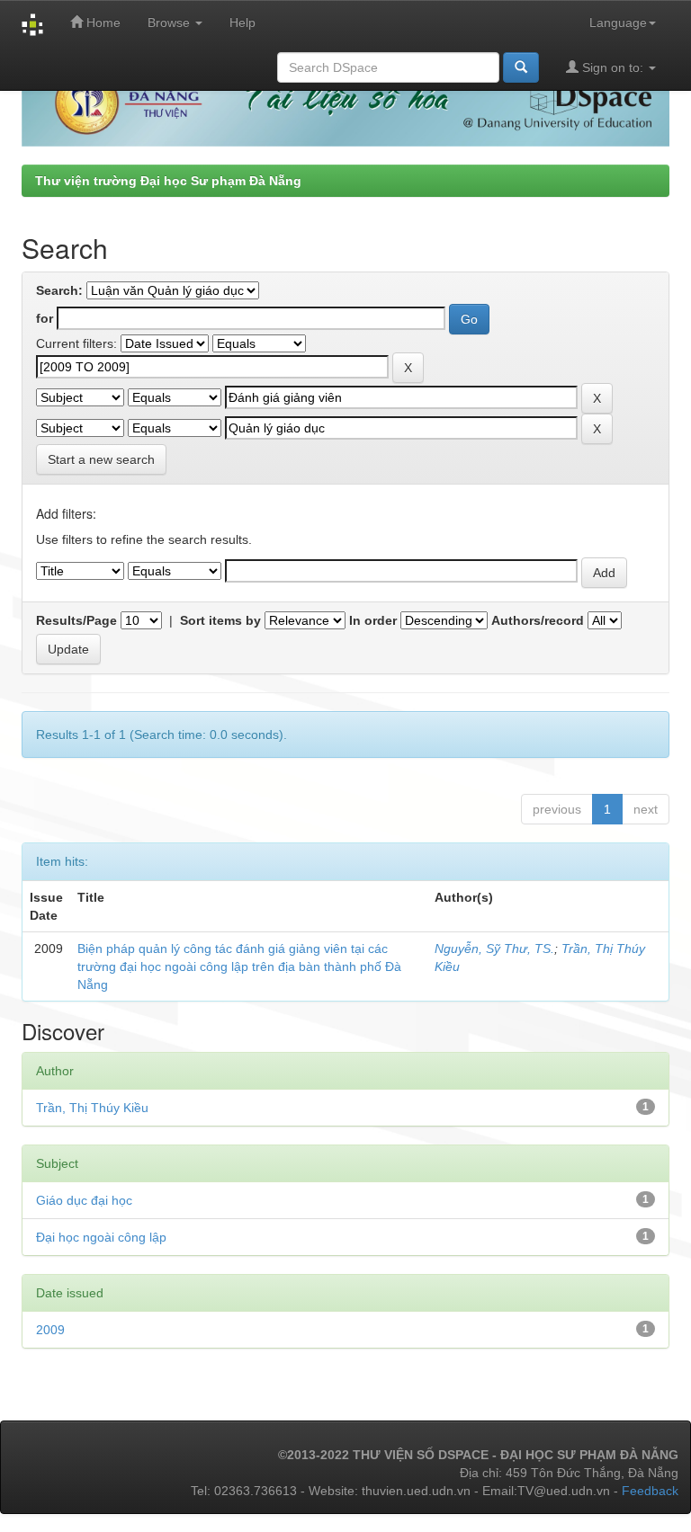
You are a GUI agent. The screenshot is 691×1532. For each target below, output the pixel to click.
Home (102, 22)
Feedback (650, 1490)
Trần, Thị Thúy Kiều (92, 1107)
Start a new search (101, 459)
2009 (50, 1330)
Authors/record (537, 620)
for (44, 318)
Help (242, 22)
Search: (59, 290)
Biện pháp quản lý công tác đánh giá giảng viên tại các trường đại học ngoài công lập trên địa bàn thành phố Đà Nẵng (239, 966)
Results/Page (76, 620)
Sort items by (220, 620)
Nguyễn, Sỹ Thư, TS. (494, 948)
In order (373, 620)
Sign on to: (613, 67)
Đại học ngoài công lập (101, 1237)
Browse (170, 22)
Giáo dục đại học (84, 1200)
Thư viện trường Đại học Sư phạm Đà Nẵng (168, 181)
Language (618, 22)
